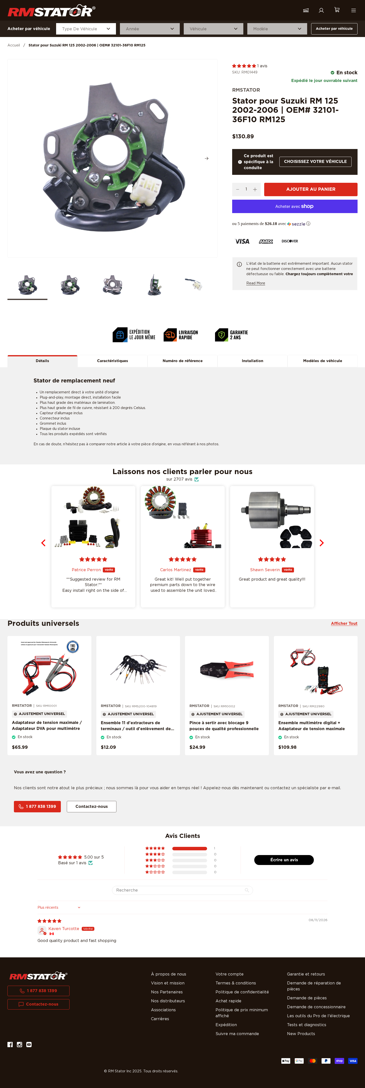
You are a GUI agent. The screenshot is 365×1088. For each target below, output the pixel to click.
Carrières (160, 1019)
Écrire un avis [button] (284, 860)
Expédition (226, 1025)
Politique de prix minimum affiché (242, 1013)
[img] (49, 921)
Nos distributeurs (168, 1001)
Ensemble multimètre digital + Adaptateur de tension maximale (311, 726)
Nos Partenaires (167, 992)
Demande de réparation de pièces (314, 986)
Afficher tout (344, 624)
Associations (163, 1010)
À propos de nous (168, 974)
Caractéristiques (112, 361)
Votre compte (230, 974)
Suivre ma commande (237, 1034)
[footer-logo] (38, 975)
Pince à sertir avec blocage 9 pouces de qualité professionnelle (224, 726)
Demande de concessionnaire (316, 1007)
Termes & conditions (236, 983)
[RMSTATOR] (51, 10)
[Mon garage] (306, 10)
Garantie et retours (306, 974)
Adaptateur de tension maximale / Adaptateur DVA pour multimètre (47, 726)
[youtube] (29, 1045)
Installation (252, 361)
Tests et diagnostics (306, 1025)
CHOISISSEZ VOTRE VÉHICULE (315, 162)
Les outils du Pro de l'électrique (318, 1016)
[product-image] (49, 669)
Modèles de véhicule (322, 361)
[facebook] (10, 1045)
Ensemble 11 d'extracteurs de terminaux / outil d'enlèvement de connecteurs (136, 729)
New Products (301, 1034)
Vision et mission (167, 983)
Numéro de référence (183, 361)
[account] (321, 10)
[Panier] (337, 10)
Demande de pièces (307, 998)
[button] (244, 66)
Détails (42, 361)
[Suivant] (206, 158)
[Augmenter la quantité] (255, 189)
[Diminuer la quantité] (237, 189)
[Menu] (354, 10)
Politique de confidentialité (242, 992)
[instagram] (19, 1045)
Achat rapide (228, 1001)
